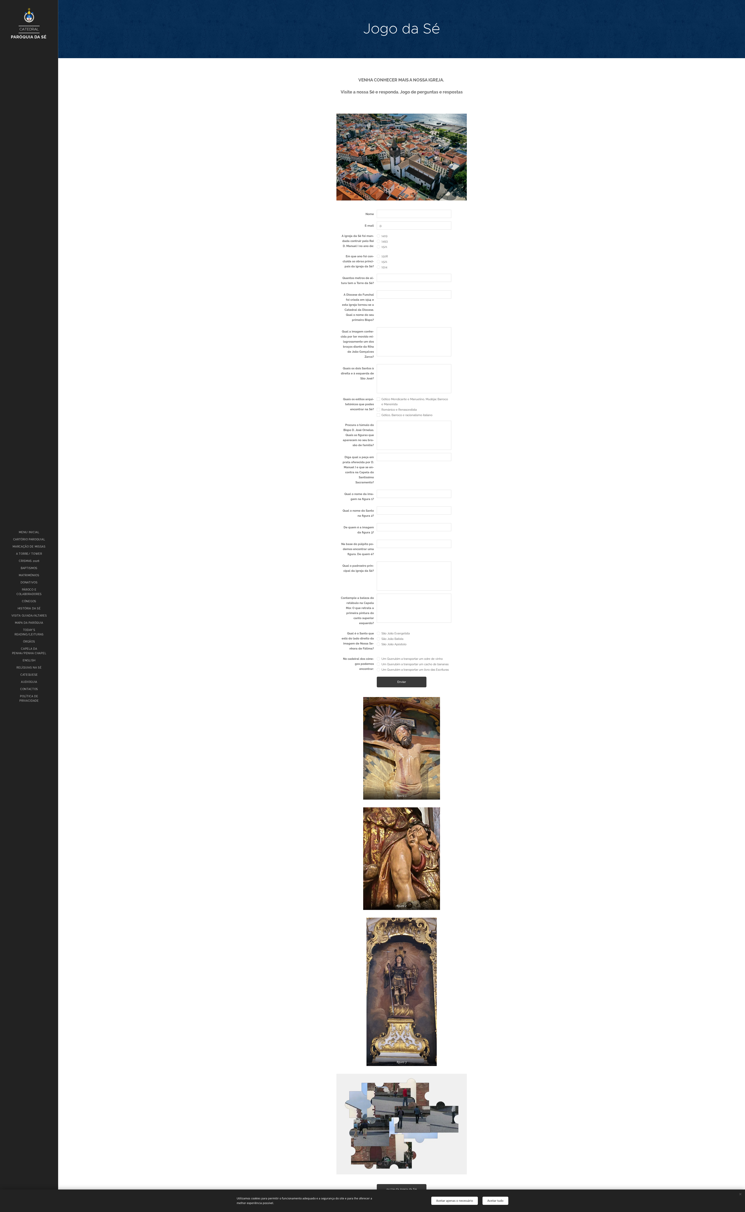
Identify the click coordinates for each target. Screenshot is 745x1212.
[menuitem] (29, 532)
